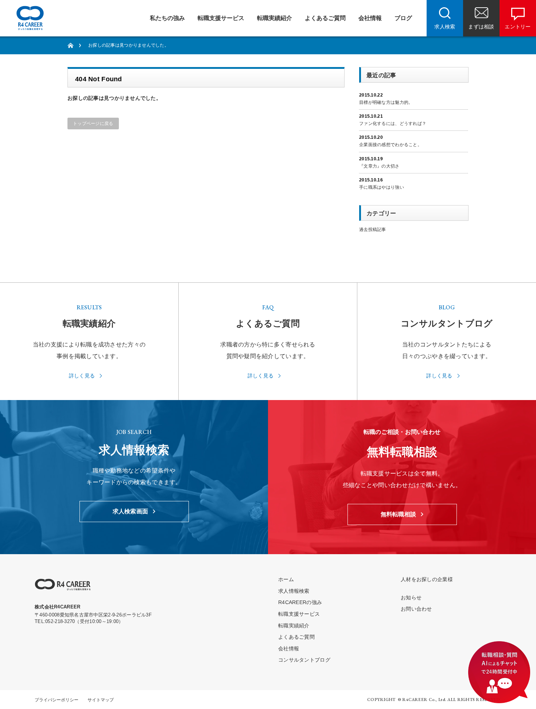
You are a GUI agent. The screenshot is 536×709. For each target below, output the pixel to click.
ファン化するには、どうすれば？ (392, 123)
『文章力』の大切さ (379, 166)
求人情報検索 (294, 591)
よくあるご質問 (325, 18)
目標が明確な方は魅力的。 (386, 102)
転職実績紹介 (274, 18)
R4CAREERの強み (300, 602)
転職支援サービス (221, 18)
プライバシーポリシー (56, 699)
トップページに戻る (93, 123)
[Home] (74, 45)
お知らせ (411, 597)
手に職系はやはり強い (381, 187)
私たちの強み (167, 18)
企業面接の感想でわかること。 (390, 144)
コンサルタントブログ (304, 660)
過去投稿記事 (372, 229)
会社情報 (370, 18)
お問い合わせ (416, 609)
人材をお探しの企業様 (427, 579)
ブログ (403, 18)
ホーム (286, 579)
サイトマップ (101, 699)
